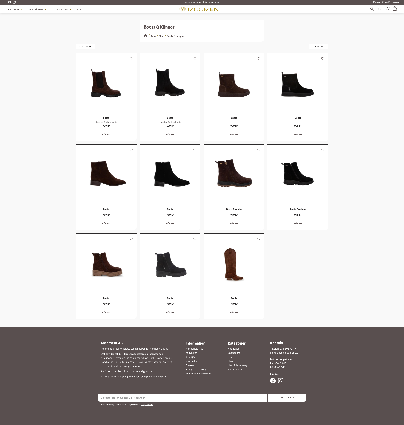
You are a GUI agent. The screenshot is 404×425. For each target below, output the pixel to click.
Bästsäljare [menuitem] (234, 352)
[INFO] (106, 134)
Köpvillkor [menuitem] (191, 352)
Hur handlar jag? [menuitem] (195, 348)
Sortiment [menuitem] (13, 9)
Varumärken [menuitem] (36, 9)
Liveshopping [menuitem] (60, 9)
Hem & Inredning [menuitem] (237, 365)
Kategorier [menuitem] (237, 343)
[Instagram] (13, 2)
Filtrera (87, 47)
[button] (387, 9)
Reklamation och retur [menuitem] (198, 373)
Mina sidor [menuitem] (191, 361)
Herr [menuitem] (230, 361)
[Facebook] (8, 2)
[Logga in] (380, 9)
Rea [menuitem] (79, 9)
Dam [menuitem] (230, 357)
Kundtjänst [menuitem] (191, 357)
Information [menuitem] (195, 343)
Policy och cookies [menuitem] (196, 369)
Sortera (320, 47)
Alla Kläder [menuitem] (234, 348)
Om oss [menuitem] (190, 365)
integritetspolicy (147, 405)
